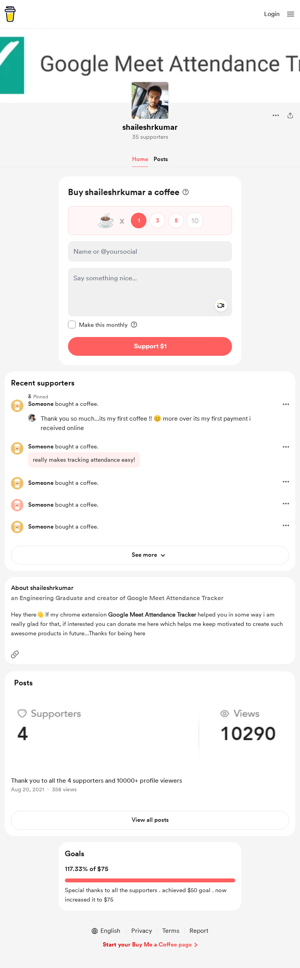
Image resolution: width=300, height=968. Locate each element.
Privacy (141, 930)
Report (198, 930)
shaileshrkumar (150, 127)
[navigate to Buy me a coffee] (10, 14)
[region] (150, 270)
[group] (150, 747)
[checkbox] (98, 324)
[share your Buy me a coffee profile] (290, 115)
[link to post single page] (150, 744)
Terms (170, 930)
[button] (290, 14)
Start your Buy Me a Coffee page (147, 944)
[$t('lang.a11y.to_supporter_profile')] (32, 418)
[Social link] (15, 654)
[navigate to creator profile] (150, 100)
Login (272, 14)
